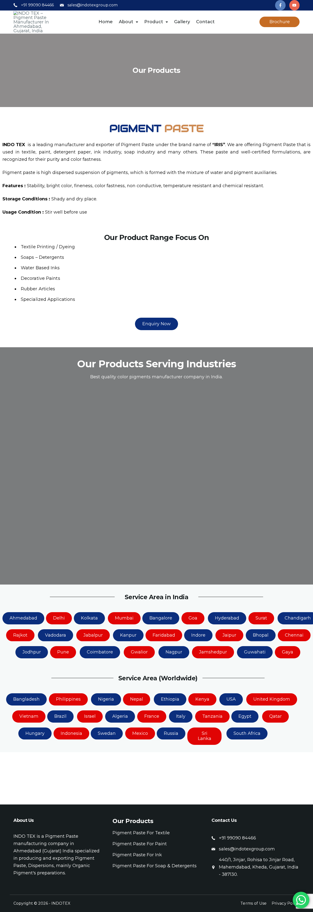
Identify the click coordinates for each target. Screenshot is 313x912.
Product (153, 21)
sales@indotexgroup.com (92, 5)
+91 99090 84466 (37, 5)
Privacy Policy (286, 903)
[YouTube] (294, 5)
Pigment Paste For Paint (139, 844)
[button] (156, 324)
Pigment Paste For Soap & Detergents (154, 866)
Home (106, 21)
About (126, 21)
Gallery (182, 21)
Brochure (279, 21)
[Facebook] (280, 5)
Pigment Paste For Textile (141, 833)
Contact (205, 21)
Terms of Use (253, 903)
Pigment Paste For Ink (137, 855)
